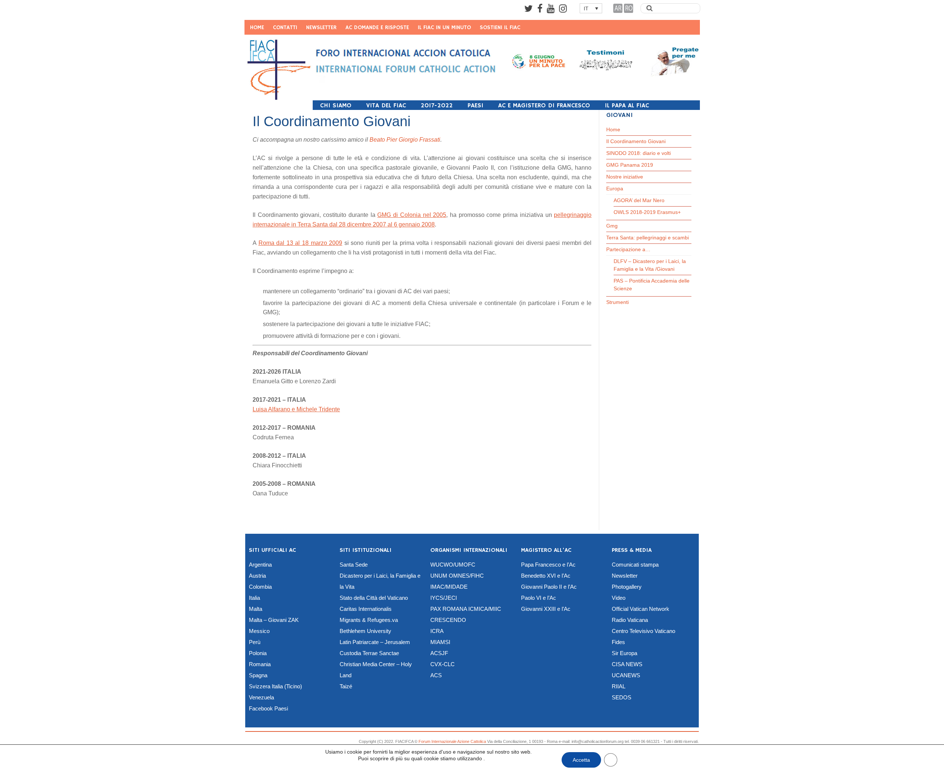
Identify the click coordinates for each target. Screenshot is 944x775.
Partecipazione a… (628, 249)
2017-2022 (437, 106)
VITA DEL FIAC (386, 106)
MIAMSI (440, 642)
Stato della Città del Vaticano (374, 598)
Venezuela (261, 697)
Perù (254, 642)
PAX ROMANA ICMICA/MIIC (465, 609)
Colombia (260, 587)
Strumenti (617, 302)
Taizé (346, 686)
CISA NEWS (627, 664)
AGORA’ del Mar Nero (639, 200)
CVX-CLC (442, 664)
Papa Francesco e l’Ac (548, 564)
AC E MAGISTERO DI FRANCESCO (544, 106)
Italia (254, 598)
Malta (255, 609)
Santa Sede (354, 564)
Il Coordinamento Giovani (636, 141)
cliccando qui (341, 763)
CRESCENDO (448, 620)
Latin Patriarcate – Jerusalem (375, 642)
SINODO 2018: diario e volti (638, 153)
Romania (260, 664)
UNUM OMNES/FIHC (457, 575)
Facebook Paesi (268, 708)
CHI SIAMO (335, 106)
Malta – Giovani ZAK (274, 620)
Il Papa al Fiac (627, 106)
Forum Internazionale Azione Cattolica (452, 741)
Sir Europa (624, 653)
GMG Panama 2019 (629, 165)
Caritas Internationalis (366, 609)
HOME (257, 27)
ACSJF (439, 653)
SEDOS (621, 697)
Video (618, 598)
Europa (614, 188)
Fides (618, 642)
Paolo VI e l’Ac (538, 598)
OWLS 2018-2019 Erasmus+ (647, 212)
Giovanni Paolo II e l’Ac (549, 587)
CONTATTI (285, 27)
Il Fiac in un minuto (444, 27)
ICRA (437, 631)
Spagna (258, 675)
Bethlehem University (365, 631)
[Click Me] (528, 8)
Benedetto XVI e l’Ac (545, 575)
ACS (436, 675)
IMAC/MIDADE (449, 587)
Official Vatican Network (640, 609)
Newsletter (625, 575)
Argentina (260, 564)
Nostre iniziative (624, 177)
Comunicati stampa (635, 564)
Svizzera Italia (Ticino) (275, 686)
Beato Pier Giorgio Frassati (404, 139)
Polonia (258, 653)
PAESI (475, 106)
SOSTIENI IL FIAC (500, 27)
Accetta (581, 760)
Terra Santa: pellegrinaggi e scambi (647, 238)
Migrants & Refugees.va (369, 620)
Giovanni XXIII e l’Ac (545, 609)
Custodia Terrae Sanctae (369, 653)
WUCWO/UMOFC (452, 564)
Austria (257, 575)
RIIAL (618, 686)
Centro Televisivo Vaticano (643, 631)
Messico (259, 631)
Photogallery (627, 587)
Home (613, 129)
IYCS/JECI (443, 598)
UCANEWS (626, 675)
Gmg (612, 226)
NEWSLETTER (321, 27)
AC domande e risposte (377, 27)
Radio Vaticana (630, 620)
